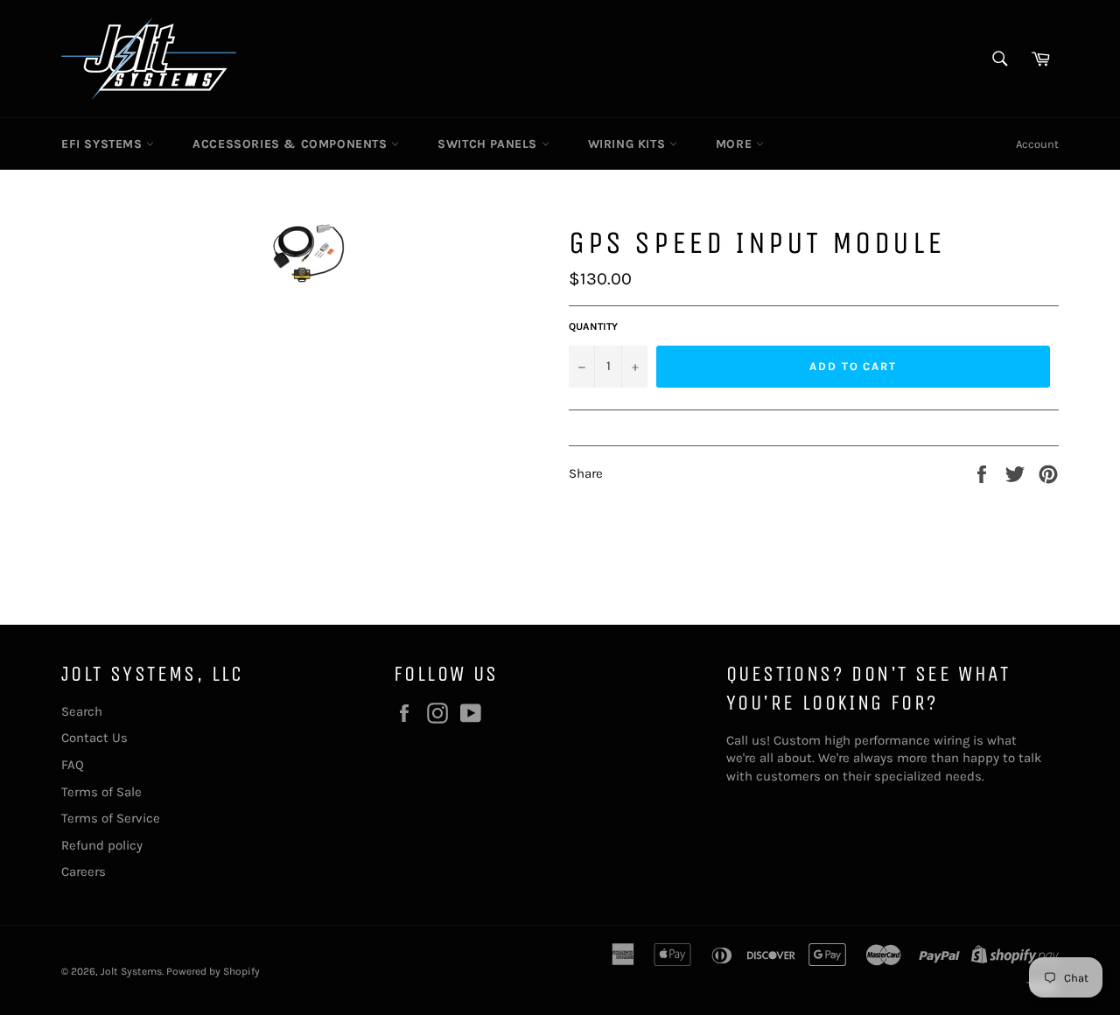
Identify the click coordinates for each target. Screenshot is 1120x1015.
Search (81, 711)
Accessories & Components (291, 143)
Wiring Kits (628, 143)
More (736, 143)
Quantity (593, 326)
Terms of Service (110, 818)
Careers (83, 871)
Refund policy (102, 845)
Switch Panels (489, 143)
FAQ (72, 765)
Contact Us (94, 738)
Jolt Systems (131, 971)
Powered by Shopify (213, 971)
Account (1037, 143)
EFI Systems (103, 143)
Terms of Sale (101, 792)
